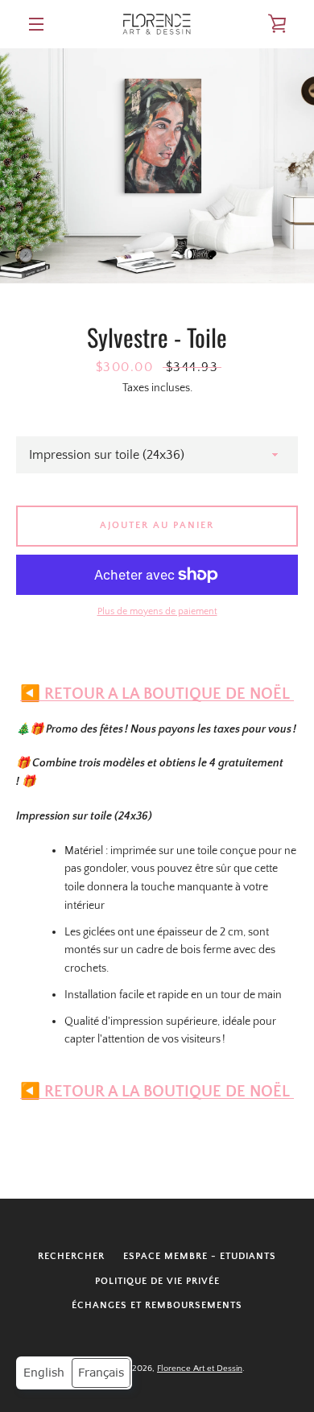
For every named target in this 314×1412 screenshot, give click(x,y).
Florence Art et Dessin (199, 1368)
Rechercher (71, 1256)
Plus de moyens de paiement (157, 611)
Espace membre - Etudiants (199, 1256)
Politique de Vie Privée (157, 1281)
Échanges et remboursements (157, 1305)
